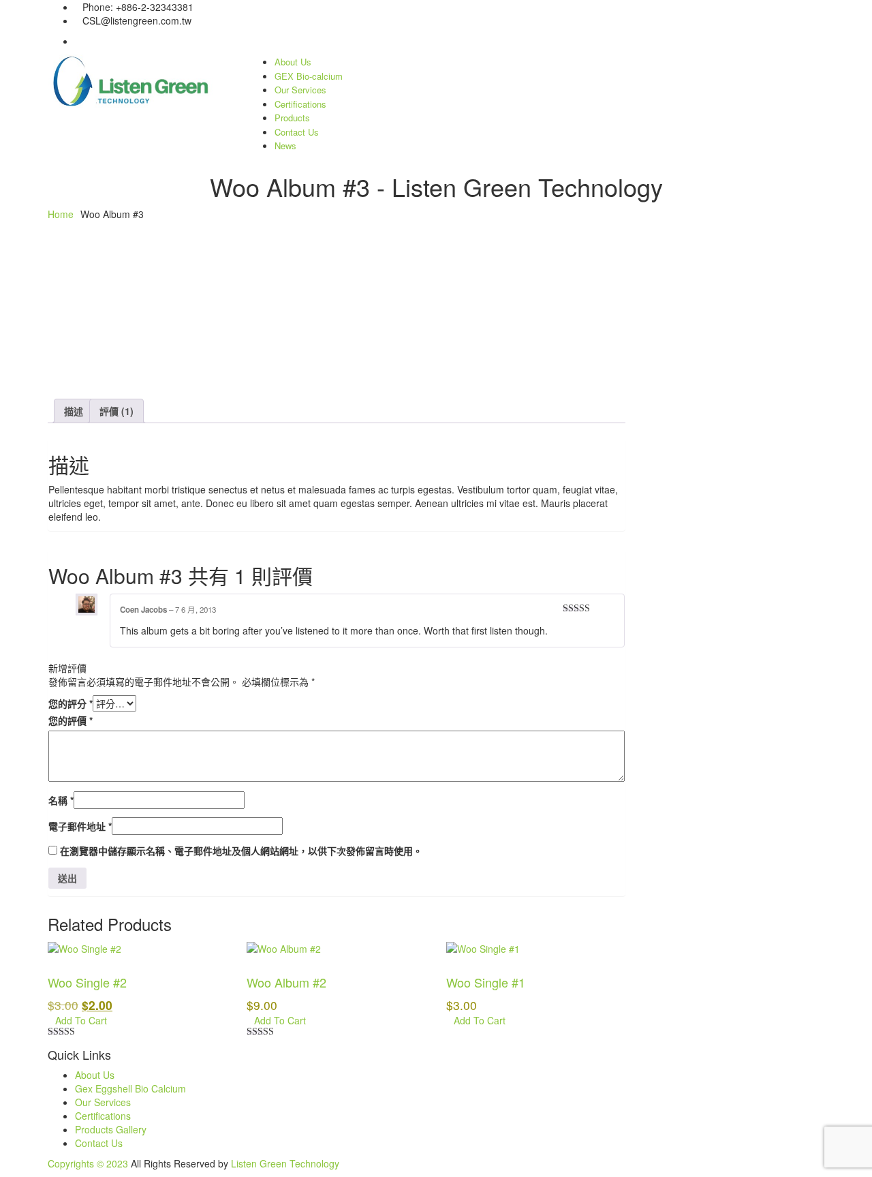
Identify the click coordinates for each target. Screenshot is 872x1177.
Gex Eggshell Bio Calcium (130, 1088)
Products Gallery (110, 1129)
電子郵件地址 (80, 826)
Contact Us (297, 131)
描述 (73, 411)
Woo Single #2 (87, 982)
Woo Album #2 (286, 982)
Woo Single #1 (485, 982)
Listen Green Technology (285, 1163)
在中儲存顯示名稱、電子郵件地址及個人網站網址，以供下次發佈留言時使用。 (241, 850)
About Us (293, 61)
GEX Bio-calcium (309, 76)
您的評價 (70, 720)
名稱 (61, 800)
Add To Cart (81, 1020)
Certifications (300, 103)
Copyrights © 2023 (88, 1163)
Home (61, 214)
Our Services (300, 89)
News (285, 145)
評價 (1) (116, 411)
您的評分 (70, 703)
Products (292, 117)
